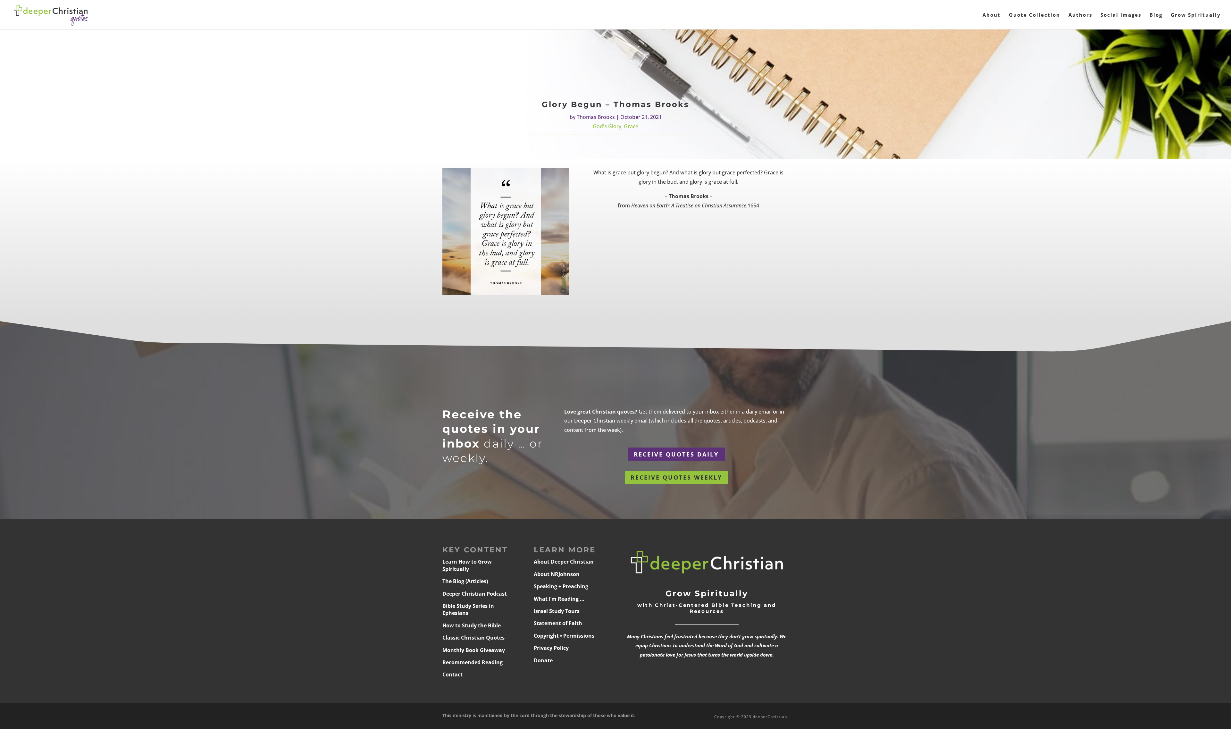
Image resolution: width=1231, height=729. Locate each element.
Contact (452, 674)
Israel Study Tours (557, 611)
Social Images (1121, 15)
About (992, 15)
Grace (631, 126)
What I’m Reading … (559, 598)
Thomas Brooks (596, 117)
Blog (1156, 15)
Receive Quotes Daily (676, 454)
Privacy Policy (551, 647)
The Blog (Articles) (465, 581)
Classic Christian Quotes (473, 637)
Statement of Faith (558, 623)
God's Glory (607, 126)
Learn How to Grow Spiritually (467, 565)
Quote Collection (1034, 15)
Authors (1080, 15)
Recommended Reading (472, 662)
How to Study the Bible (471, 625)
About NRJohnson (557, 574)
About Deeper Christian (564, 561)
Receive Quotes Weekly (676, 477)
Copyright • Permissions (564, 635)
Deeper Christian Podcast (474, 593)
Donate (543, 660)
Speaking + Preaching (561, 586)
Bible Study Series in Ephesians (468, 609)
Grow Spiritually (1196, 15)
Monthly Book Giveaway (473, 650)
